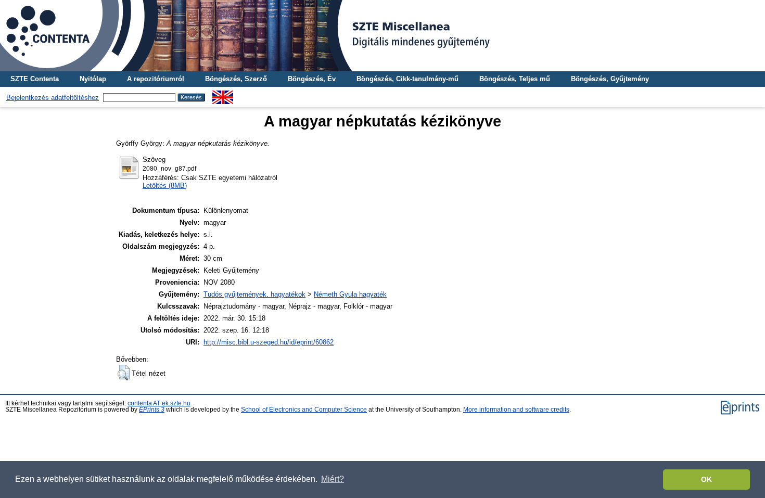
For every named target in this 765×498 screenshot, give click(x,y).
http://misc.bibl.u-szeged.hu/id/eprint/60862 (268, 342)
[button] (124, 372)
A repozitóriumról (155, 79)
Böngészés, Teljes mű (514, 79)
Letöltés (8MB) (165, 185)
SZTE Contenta (34, 79)
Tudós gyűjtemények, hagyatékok (254, 294)
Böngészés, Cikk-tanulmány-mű (407, 79)
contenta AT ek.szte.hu (159, 403)
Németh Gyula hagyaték (350, 294)
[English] (222, 94)
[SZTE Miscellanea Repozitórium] (382, 35)
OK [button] (706, 479)
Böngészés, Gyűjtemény (610, 79)
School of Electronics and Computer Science (304, 409)
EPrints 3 (151, 409)
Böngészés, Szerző (236, 79)
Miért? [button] (332, 479)
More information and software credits (516, 409)
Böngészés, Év (312, 79)
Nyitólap (93, 79)
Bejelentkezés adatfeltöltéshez (52, 97)
